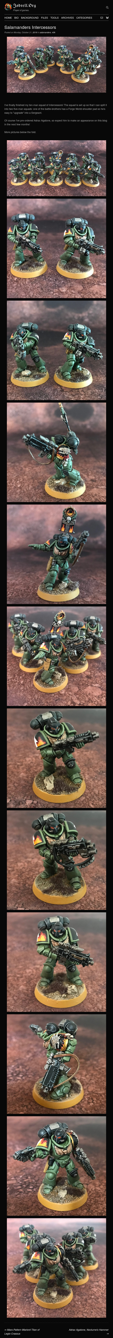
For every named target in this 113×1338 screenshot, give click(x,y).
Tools (54, 17)
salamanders (45, 32)
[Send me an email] (101, 17)
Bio (16, 17)
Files (44, 17)
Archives (67, 17)
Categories (84, 17)
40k (53, 32)
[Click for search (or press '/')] (107, 7)
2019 (35, 32)
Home (8, 17)
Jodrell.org (24, 5)
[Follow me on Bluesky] (107, 17)
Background (30, 17)
